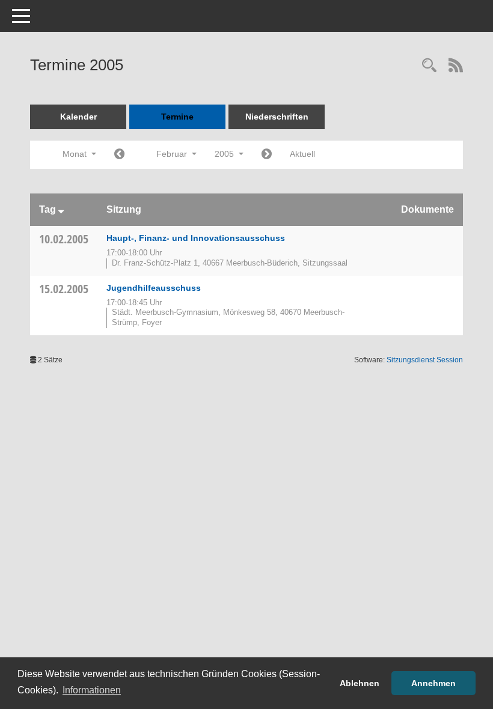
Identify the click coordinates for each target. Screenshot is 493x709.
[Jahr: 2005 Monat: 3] (267, 155)
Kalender (78, 116)
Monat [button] (76, 154)
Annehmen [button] (433, 683)
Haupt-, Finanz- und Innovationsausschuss (195, 238)
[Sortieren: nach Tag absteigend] (61, 209)
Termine (177, 116)
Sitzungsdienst (425, 360)
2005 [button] (225, 154)
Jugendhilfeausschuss (153, 288)
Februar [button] (172, 154)
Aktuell (302, 154)
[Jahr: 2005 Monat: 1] (119, 155)
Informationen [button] (92, 690)
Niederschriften (276, 116)
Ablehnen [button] (359, 683)
